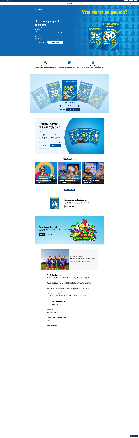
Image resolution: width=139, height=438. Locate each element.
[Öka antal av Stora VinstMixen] (61, 39)
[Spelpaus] (126, 0)
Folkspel (36, 9)
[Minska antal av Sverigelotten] (58, 32)
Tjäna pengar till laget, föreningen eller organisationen (81, 261)
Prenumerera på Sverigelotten (70, 206)
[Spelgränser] (131, 0)
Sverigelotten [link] (39, 9)
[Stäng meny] (137, 436)
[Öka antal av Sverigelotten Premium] (61, 36)
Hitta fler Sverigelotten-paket (44, 148)
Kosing (48, 284)
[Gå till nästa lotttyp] (79, 106)
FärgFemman (87, 283)
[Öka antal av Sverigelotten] (61, 32)
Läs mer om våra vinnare (69, 189)
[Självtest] (135, 0)
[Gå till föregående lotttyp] (60, 106)
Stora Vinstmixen (59, 283)
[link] (44, 145)
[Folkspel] (69, 3)
